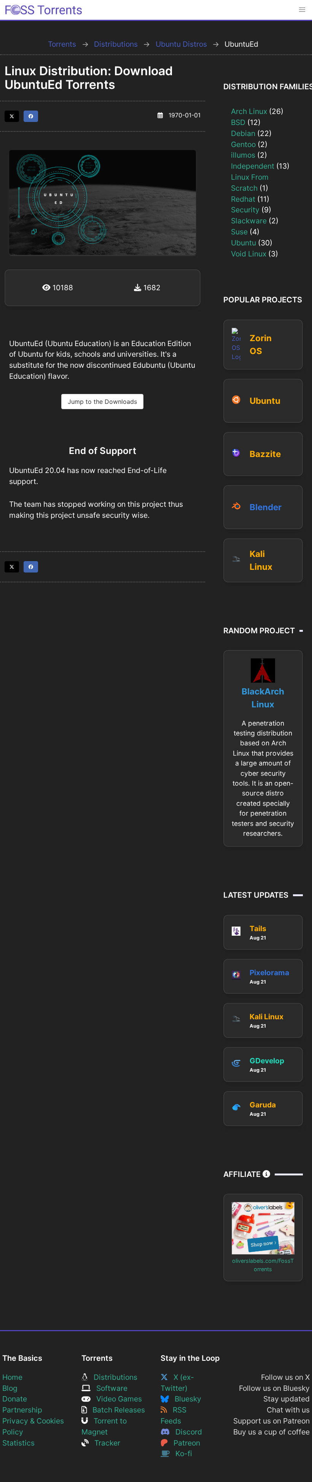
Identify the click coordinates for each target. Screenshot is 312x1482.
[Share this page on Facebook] (31, 116)
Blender (266, 507)
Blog (10, 1388)
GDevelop (267, 1060)
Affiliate (243, 1174)
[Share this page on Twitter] (12, 116)
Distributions (116, 44)
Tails (258, 928)
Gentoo (243, 144)
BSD (238, 122)
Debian (243, 133)
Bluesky (185, 1398)
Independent (252, 166)
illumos (243, 155)
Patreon (184, 1442)
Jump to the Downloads (102, 401)
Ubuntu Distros (181, 44)
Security (245, 209)
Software (109, 1388)
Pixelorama (269, 972)
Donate (14, 1398)
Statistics (18, 1442)
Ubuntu (243, 242)
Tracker (104, 1442)
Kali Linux (266, 1016)
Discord (186, 1431)
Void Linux (248, 253)
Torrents (62, 44)
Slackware (249, 220)
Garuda (263, 1104)
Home (12, 1377)
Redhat (243, 199)
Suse (239, 231)
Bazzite (265, 454)
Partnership (22, 1409)
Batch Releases (116, 1409)
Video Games (116, 1398)
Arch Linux (249, 111)
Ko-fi (181, 1453)
